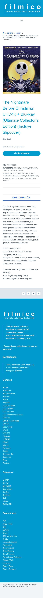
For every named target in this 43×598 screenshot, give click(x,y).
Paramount (7, 545)
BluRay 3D (7, 504)
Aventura (6, 397)
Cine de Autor (8, 412)
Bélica (5, 400)
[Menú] (22, 20)
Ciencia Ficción (9, 406)
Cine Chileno (8, 409)
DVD (5, 498)
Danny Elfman (19, 176)
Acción (17, 168)
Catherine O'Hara (20, 173)
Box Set (6, 492)
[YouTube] (38, 293)
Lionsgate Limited (10, 542)
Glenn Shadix (32, 176)
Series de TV (8, 454)
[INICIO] (3, 33)
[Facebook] (23, 293)
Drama (5, 430)
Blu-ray (24, 168)
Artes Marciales (9, 394)
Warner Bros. (8, 566)
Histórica (6, 439)
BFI (4, 527)
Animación (7, 391)
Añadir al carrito (21, 153)
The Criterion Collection (12, 557)
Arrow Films (7, 524)
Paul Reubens (22, 178)
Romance (7, 448)
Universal (6, 563)
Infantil (6, 170)
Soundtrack (7, 489)
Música (14, 170)
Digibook (6, 495)
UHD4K (20, 170)
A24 (4, 521)
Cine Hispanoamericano (12, 415)
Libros (5, 501)
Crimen (6, 424)
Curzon (6, 530)
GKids (5, 539)
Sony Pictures (8, 554)
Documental (7, 427)
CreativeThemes (31, 585)
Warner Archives (9, 569)
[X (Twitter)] (28, 293)
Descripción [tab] (21, 197)
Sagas (5, 451)
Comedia (6, 418)
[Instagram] (33, 293)
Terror (5, 460)
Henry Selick (9, 178)
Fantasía (33, 168)
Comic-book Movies (11, 421)
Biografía (6, 403)
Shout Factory (8, 551)
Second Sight (8, 548)
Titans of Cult (8, 560)
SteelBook (7, 486)
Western (6, 463)
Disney (5, 533)
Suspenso (7, 457)
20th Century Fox (10, 536)
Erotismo (6, 433)
